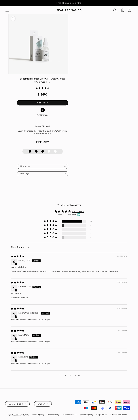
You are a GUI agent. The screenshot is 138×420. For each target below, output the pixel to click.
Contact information (119, 415)
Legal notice (101, 415)
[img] (17, 256)
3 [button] (71, 375)
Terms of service (69, 415)
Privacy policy (53, 415)
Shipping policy (86, 415)
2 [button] (65, 375)
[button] (7, 10)
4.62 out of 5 (78, 211)
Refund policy (38, 415)
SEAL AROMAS (22, 415)
